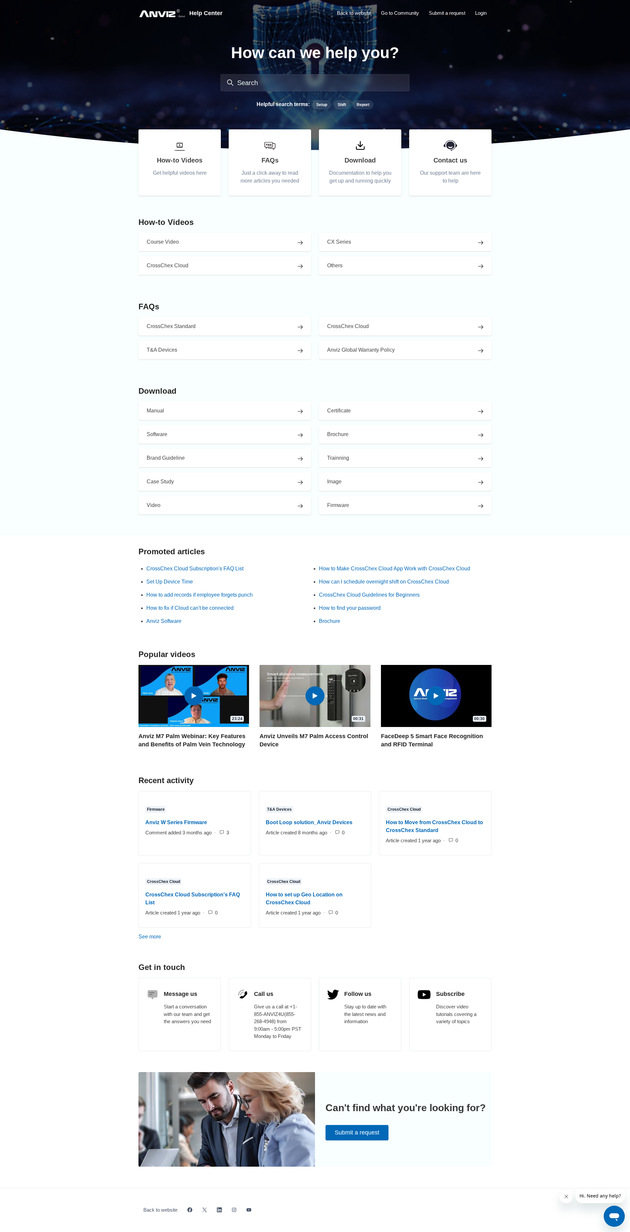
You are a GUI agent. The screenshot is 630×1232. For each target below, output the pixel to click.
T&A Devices (279, 809)
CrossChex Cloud (404, 809)
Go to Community (400, 13)
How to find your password (350, 608)
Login (481, 13)
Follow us (357, 994)
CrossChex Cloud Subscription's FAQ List (194, 568)
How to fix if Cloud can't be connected (190, 608)
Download (157, 390)
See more (178, 936)
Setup (321, 104)
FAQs (148, 306)
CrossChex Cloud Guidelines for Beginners (369, 595)
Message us (180, 994)
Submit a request (447, 13)
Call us (263, 994)
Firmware (156, 809)
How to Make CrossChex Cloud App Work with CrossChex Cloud (394, 568)
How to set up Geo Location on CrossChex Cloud (304, 898)
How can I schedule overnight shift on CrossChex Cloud (384, 581)
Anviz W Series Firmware (176, 822)
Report (363, 104)
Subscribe (450, 994)
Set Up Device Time (169, 581)
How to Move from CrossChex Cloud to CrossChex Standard (434, 826)
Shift (342, 104)
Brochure (329, 621)
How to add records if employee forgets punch (199, 595)
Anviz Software (163, 621)
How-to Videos (166, 222)
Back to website (354, 13)
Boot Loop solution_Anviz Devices (309, 822)
